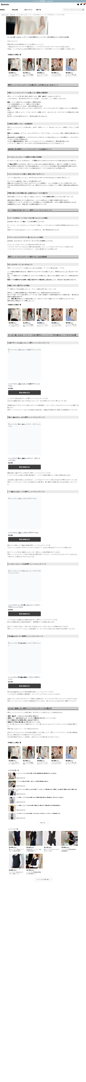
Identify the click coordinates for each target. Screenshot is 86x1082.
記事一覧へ (44, 823)
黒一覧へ (44, 879)
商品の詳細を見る (24, 392)
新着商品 (2, 9)
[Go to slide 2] (24, 453)
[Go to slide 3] (25, 453)
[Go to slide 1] (23, 453)
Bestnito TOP (4, 14)
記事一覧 (38, 9)
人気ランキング (28, 9)
